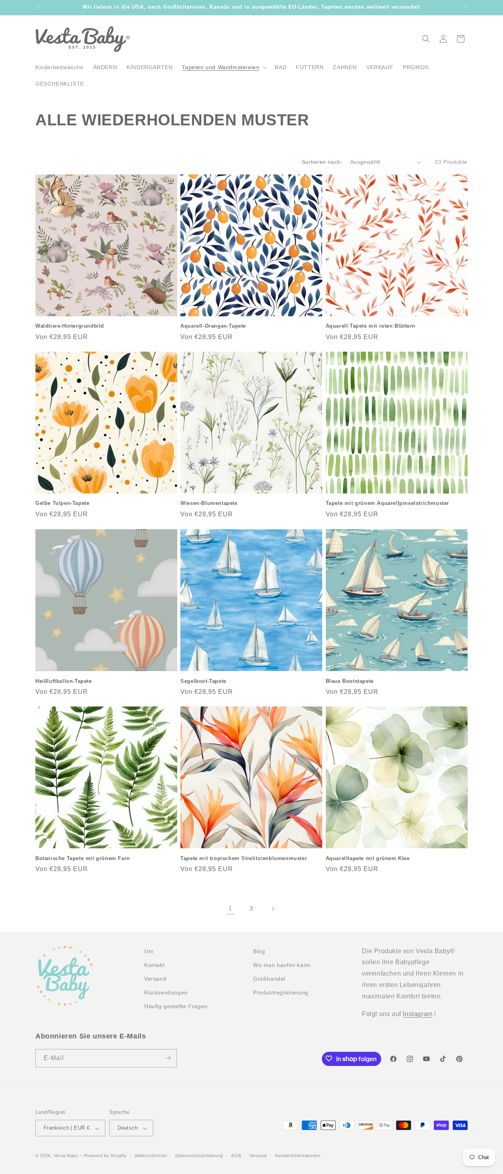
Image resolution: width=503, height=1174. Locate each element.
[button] (223, 67)
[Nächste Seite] (272, 908)
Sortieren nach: (322, 162)
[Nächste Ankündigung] (465, 7)
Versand (258, 1155)
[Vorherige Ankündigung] (38, 7)
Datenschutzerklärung (199, 1155)
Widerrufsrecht (151, 1155)
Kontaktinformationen (298, 1155)
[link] (230, 908)
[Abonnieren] (167, 1058)
